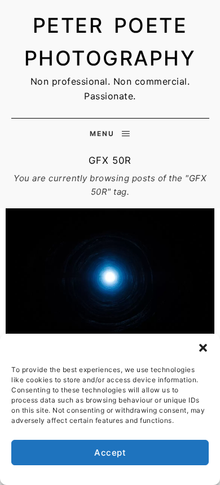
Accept (110, 452)
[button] (203, 347)
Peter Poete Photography (110, 42)
